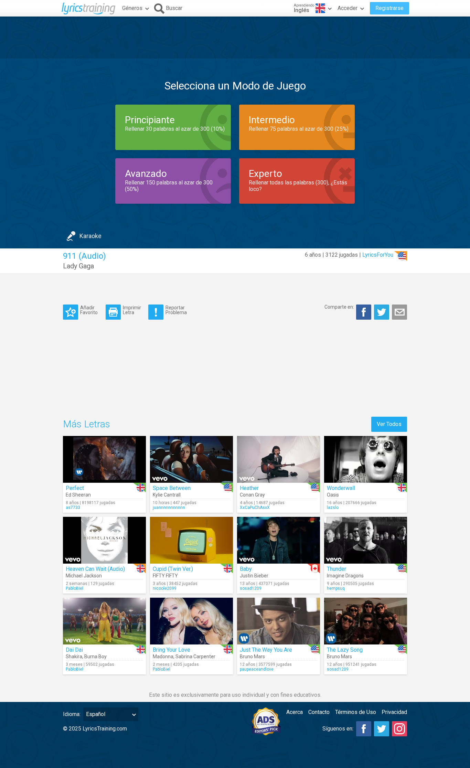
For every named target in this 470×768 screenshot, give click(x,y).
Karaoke (90, 235)
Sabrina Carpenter (195, 656)
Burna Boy (95, 656)
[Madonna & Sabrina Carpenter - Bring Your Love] (191, 621)
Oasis (333, 495)
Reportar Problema (176, 310)
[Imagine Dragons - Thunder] (365, 540)
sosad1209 (250, 588)
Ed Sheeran (78, 495)
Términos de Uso (355, 712)
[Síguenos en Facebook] (363, 728)
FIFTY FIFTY (165, 575)
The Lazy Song (345, 650)
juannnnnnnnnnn (169, 507)
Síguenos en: (337, 728)
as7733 (73, 507)
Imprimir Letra (132, 310)
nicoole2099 (165, 588)
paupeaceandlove (257, 669)
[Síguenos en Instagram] (399, 728)
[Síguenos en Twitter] (381, 728)
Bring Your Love (171, 650)
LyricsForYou (377, 255)
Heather (249, 488)
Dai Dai (74, 650)
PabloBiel (74, 588)
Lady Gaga (78, 266)
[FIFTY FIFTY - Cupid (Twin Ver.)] (191, 540)
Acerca (294, 712)
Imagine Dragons (345, 575)
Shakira (74, 656)
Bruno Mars (252, 656)
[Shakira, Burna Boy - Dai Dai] (104, 621)
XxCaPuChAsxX (255, 507)
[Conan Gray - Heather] (278, 459)
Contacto (319, 712)
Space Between (172, 488)
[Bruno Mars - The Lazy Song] (365, 621)
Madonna (163, 656)
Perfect (75, 488)
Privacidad (394, 712)
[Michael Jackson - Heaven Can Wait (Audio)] (104, 540)
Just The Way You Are (266, 650)
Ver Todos (389, 424)
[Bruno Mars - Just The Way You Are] (278, 621)
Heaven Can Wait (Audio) (95, 569)
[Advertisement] (235, 37)
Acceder (347, 8)
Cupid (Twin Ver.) (173, 569)
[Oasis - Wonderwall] (365, 459)
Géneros (132, 8)
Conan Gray (252, 495)
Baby (246, 569)
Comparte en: (339, 307)
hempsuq (336, 588)
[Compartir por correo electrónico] (399, 312)
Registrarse (389, 8)
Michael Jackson (84, 575)
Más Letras (86, 424)
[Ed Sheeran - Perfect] (104, 459)
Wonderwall (341, 488)
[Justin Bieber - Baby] (278, 540)
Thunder (336, 569)
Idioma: (72, 714)
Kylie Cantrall (167, 495)
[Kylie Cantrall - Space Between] (191, 459)
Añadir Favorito (89, 310)
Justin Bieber (254, 575)
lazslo (333, 507)
